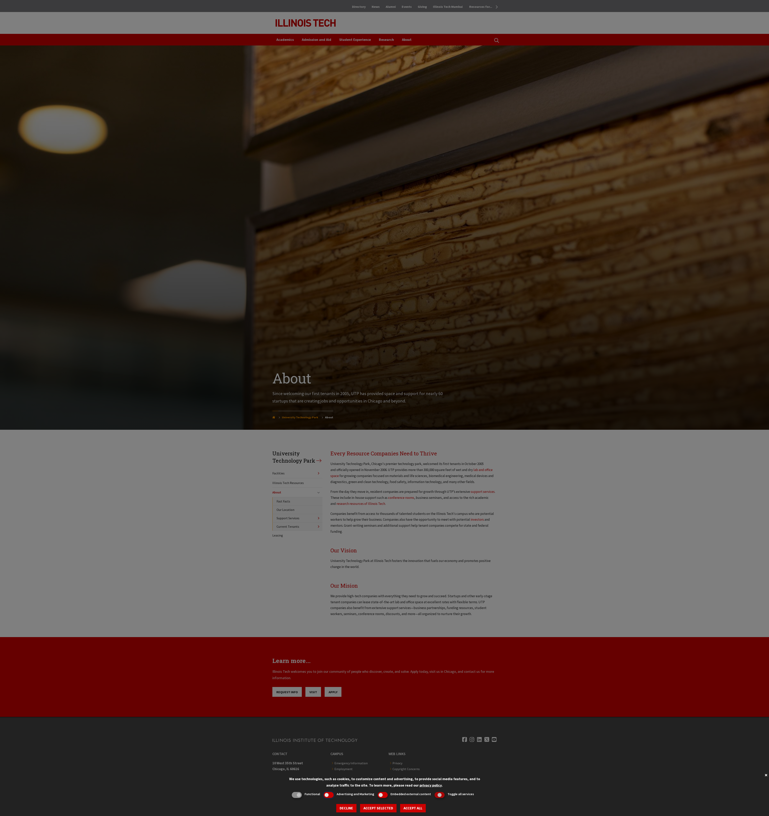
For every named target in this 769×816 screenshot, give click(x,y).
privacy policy (431, 785)
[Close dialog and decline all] (766, 774)
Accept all (413, 808)
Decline (346, 808)
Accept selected (378, 808)
